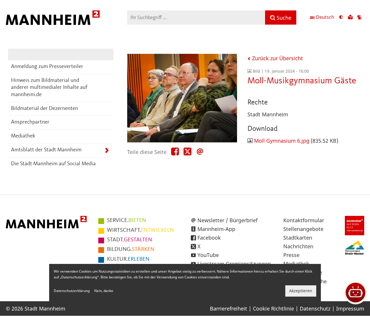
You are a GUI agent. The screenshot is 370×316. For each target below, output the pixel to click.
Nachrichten (298, 246)
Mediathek (23, 136)
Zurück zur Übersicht (277, 58)
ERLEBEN (128, 259)
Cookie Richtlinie (273, 308)
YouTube (208, 254)
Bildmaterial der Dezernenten (44, 108)
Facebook (209, 237)
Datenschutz (315, 308)
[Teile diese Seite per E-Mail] (200, 152)
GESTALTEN (129, 240)
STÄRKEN (130, 249)
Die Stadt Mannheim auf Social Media (53, 164)
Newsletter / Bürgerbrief (227, 220)
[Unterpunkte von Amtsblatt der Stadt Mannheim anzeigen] (106, 150)
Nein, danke (103, 291)
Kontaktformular (303, 220)
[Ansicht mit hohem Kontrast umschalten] (341, 17)
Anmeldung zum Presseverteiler (47, 66)
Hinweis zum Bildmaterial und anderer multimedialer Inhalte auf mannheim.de (49, 88)
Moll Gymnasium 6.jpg (281, 140)
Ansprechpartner (30, 122)
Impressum (350, 308)
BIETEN (126, 220)
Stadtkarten (297, 237)
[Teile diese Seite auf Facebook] (175, 152)
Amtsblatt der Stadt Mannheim (46, 150)
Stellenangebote (303, 228)
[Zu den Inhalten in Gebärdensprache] (359, 17)
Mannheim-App (216, 228)
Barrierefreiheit (228, 308)
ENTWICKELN (140, 230)
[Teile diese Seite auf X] (187, 152)
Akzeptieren (300, 291)
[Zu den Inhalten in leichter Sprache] (350, 17)
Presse (291, 254)
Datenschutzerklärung (72, 291)
